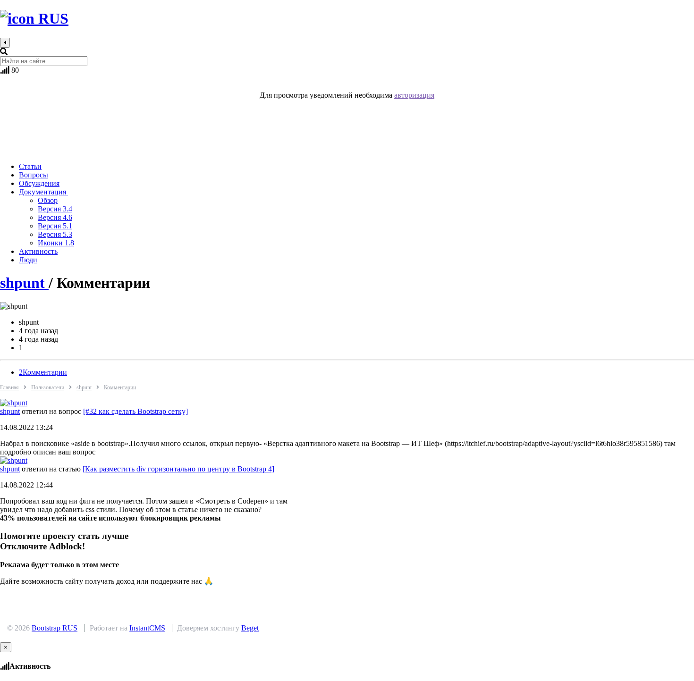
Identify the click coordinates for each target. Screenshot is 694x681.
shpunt (24, 282)
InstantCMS (147, 628)
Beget (250, 628)
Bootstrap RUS (54, 628)
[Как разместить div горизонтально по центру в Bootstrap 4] (178, 469)
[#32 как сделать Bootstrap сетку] (135, 411)
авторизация (414, 95)
